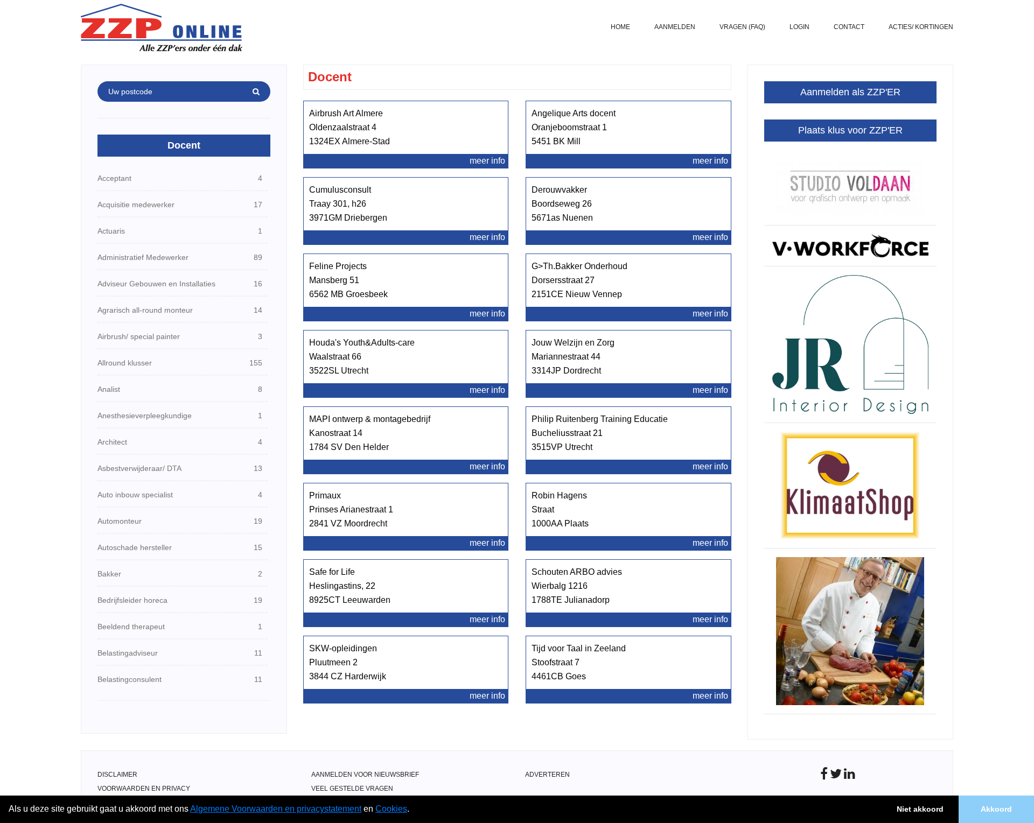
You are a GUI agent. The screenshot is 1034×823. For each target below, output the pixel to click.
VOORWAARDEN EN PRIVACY (143, 788)
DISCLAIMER (117, 774)
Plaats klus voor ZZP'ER (850, 130)
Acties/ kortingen (921, 27)
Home (620, 27)
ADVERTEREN (547, 774)
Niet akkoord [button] (920, 809)
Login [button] (799, 27)
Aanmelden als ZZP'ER (850, 92)
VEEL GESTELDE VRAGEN (352, 788)
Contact (849, 27)
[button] (413, 810)
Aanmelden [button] (674, 27)
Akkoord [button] (996, 809)
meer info (487, 160)
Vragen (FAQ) (742, 27)
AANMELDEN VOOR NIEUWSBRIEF (365, 774)
